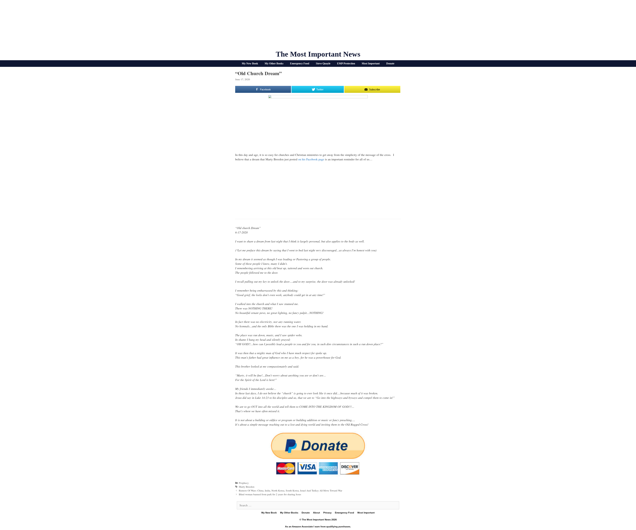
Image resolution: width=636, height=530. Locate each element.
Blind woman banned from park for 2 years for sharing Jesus (270, 494)
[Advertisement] (318, 26)
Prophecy (244, 482)
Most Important (371, 63)
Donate (390, 63)
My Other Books (274, 63)
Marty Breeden (246, 486)
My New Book (250, 63)
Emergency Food (299, 63)
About (316, 512)
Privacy (327, 512)
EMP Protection (346, 63)
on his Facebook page (311, 159)
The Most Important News (318, 54)
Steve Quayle (323, 63)
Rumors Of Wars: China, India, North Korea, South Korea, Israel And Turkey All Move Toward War (290, 490)
